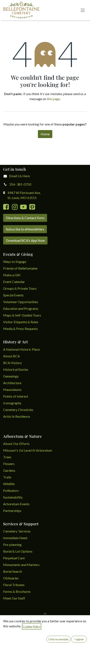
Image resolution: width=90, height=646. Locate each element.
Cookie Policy (31, 626)
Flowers (9, 464)
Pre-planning (12, 545)
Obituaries (11, 578)
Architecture (12, 383)
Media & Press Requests (20, 329)
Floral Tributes (13, 585)
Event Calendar (14, 282)
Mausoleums (12, 389)
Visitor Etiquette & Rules (20, 322)
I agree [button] (79, 639)
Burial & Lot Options (17, 551)
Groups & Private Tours (20, 288)
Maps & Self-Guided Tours (22, 315)
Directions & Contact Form (25, 218)
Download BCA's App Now (25, 240)
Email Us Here (19, 176)
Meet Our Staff (14, 598)
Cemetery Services (17, 531)
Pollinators (11, 490)
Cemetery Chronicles (18, 410)
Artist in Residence (17, 416)
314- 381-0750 (20, 184)
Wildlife (9, 484)
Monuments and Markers (21, 565)
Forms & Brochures (17, 591)
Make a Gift (12, 275)
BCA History (12, 363)
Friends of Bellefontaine (20, 268)
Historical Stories (15, 369)
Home (45, 134)
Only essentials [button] (58, 639)
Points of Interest (15, 396)
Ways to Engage (14, 262)
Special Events (13, 295)
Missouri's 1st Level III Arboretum (27, 450)
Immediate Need (15, 538)
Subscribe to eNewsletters (25, 229)
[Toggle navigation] (82, 10)
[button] (45, 614)
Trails (7, 477)
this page (53, 99)
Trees (7, 457)
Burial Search (12, 571)
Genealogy (11, 376)
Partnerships (12, 511)
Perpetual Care (14, 558)
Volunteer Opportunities (20, 302)
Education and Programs (21, 308)
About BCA (11, 356)
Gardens (9, 470)
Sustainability (13, 497)
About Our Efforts (16, 444)
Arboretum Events (16, 504)
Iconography (12, 403)
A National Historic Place (21, 349)
